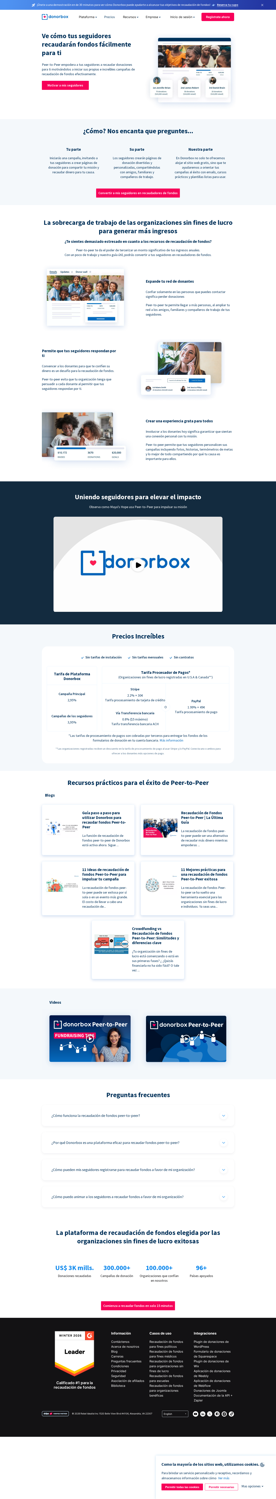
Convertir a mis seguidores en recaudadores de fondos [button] (138, 193)
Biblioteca (118, 1386)
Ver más (223, 1478)
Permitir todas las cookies (182, 1487)
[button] (90, 1068)
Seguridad (118, 1376)
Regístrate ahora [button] (218, 17)
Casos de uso (160, 1333)
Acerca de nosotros (125, 1346)
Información (121, 1333)
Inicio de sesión (181, 17)
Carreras (117, 1356)
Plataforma (86, 17)
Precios (109, 17)
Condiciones (120, 1366)
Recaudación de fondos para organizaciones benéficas (166, 1390)
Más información (171, 740)
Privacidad (118, 1371)
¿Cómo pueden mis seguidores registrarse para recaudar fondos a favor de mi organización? (123, 1169)
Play (138, 565)
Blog (114, 1351)
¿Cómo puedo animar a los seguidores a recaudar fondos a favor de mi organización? (117, 1196)
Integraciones (205, 1333)
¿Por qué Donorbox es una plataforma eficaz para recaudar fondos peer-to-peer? (115, 1142)
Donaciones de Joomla (210, 1390)
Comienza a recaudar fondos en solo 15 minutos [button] (138, 1306)
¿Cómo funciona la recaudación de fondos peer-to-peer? (95, 1115)
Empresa (152, 17)
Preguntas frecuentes (126, 1361)
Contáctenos (120, 1342)
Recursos (129, 17)
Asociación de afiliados (127, 1381)
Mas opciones (251, 1486)
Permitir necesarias (221, 1487)
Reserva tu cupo (227, 5)
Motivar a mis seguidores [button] (65, 85)
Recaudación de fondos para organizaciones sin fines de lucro (166, 1366)
